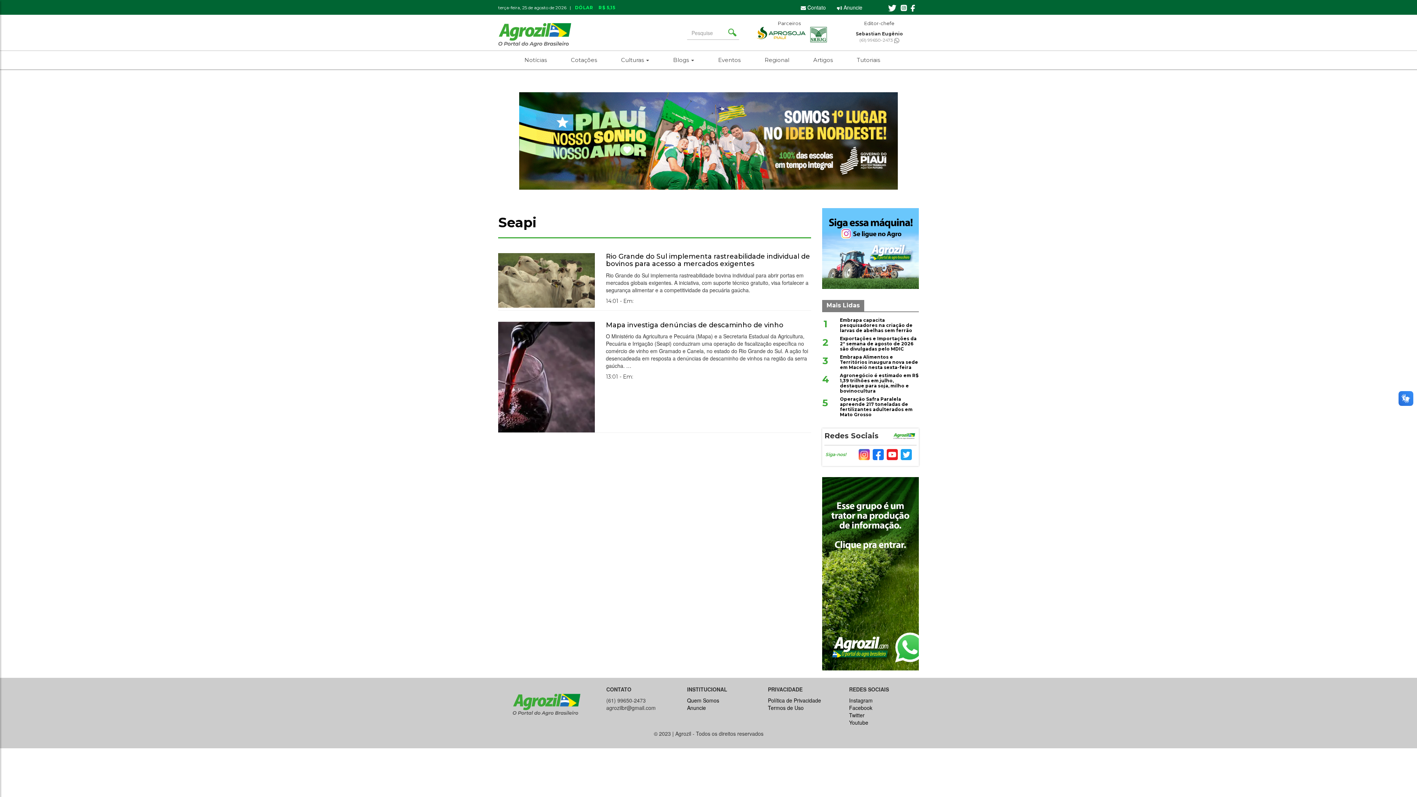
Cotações (584, 59)
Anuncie (852, 7)
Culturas (633, 59)
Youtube (858, 722)
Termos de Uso (786, 707)
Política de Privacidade (794, 700)
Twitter (857, 715)
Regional (777, 59)
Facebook (860, 707)
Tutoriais (868, 59)
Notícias (535, 59)
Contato (816, 7)
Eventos (729, 59)
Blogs (681, 59)
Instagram (861, 700)
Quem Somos (703, 700)
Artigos (823, 59)
